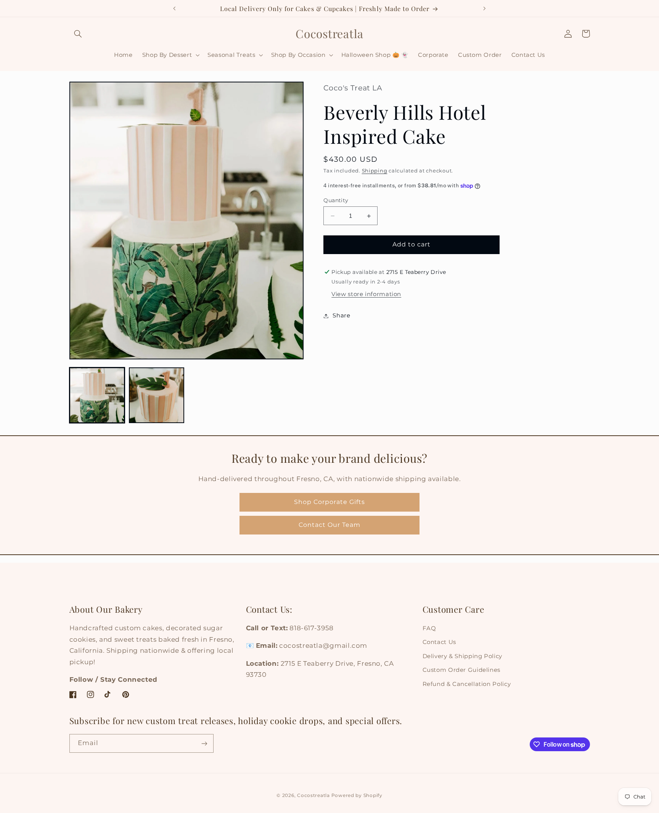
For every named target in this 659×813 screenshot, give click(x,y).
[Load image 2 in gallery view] (157, 395)
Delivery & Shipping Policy (462, 656)
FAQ (429, 628)
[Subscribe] (204, 743)
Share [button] (341, 315)
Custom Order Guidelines (462, 670)
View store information (366, 294)
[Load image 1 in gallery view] (97, 395)
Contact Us (439, 642)
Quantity (335, 200)
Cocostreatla (313, 795)
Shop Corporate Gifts (329, 502)
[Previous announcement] (174, 8)
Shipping (374, 171)
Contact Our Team (330, 524)
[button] (78, 33)
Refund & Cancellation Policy (467, 684)
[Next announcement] (484, 8)
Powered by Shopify (357, 795)
